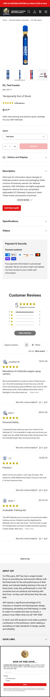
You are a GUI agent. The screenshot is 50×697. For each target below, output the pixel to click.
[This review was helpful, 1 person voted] (40, 402)
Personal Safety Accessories (19, 20)
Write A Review (25, 333)
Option (5, 131)
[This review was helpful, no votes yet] (40, 447)
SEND (25, 684)
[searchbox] (13, 345)
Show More (23, 200)
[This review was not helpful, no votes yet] (45, 402)
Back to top (25, 559)
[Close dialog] (48, 647)
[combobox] (37, 351)
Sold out (33, 146)
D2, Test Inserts (36, 20)
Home (5, 20)
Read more (34, 392)
